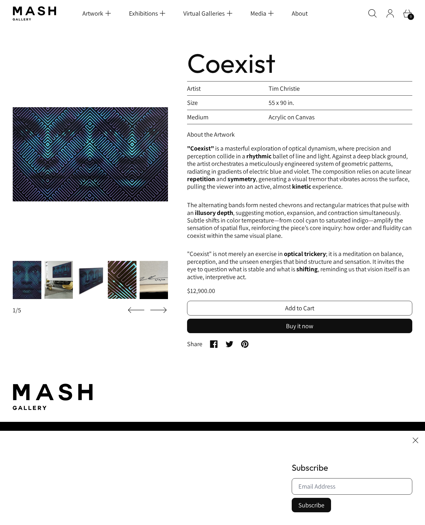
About (300, 13)
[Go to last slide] (136, 310)
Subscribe (311, 505)
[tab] (27, 280)
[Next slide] (158, 310)
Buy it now (299, 326)
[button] (372, 13)
